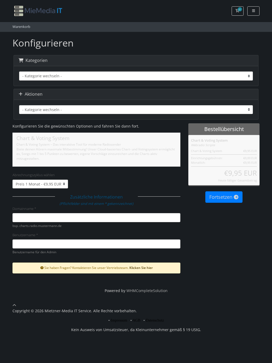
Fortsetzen (221, 197)
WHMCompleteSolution (147, 290)
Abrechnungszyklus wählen (33, 174)
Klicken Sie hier (141, 267)
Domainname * (24, 208)
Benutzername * (25, 235)
